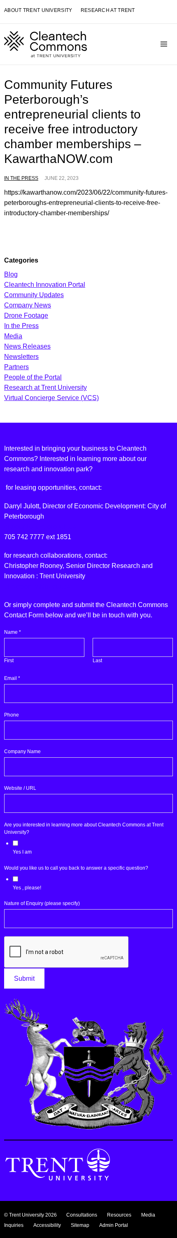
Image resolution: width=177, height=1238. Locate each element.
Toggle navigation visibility (164, 44)
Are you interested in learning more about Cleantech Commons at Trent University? (83, 828)
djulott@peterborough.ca (40, 526)
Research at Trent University (45, 387)
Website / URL (20, 788)
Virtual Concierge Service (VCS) (51, 397)
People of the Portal (33, 377)
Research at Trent (108, 10)
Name (12, 632)
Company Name (22, 751)
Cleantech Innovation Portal (44, 284)
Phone (11, 715)
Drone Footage (26, 315)
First (9, 660)
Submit (24, 978)
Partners (16, 366)
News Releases (27, 346)
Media (13, 336)
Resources (119, 1215)
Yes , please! (27, 888)
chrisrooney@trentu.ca (37, 586)
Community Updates (34, 294)
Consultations (81, 1215)
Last (97, 660)
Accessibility (47, 1225)
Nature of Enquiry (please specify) (42, 903)
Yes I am (22, 852)
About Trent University (38, 10)
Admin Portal (113, 1225)
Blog (11, 274)
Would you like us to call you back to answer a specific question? (76, 868)
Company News (27, 305)
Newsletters (21, 356)
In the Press (21, 178)
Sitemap (80, 1225)
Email (12, 678)
